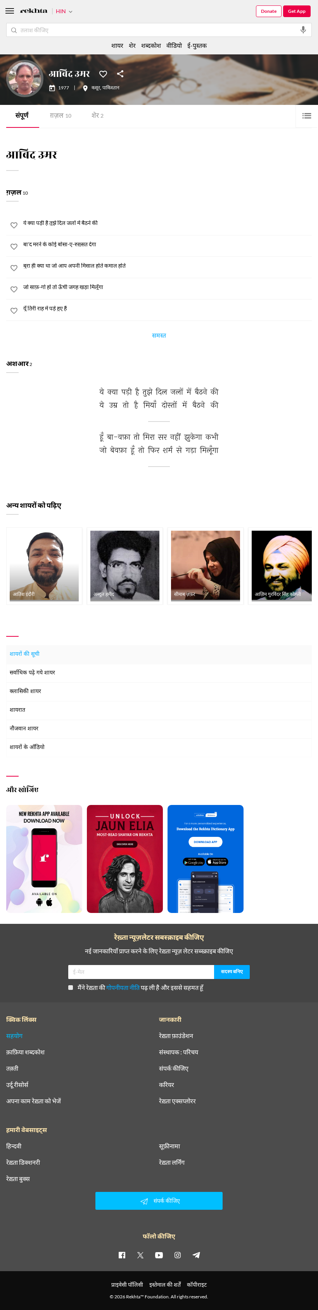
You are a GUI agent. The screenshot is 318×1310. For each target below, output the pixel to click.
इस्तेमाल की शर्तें (165, 1284)
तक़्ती (12, 1068)
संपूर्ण (22, 116)
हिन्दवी (13, 1146)
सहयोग (14, 1036)
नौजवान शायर (24, 729)
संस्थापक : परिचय (178, 1052)
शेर (98, 116)
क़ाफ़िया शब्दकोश (25, 1052)
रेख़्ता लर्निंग (172, 1162)
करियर (166, 1085)
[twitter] (140, 1255)
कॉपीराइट (197, 1284)
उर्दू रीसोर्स (17, 1085)
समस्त (159, 336)
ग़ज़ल (60, 116)
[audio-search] (303, 30)
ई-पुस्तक (197, 45)
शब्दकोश (151, 45)
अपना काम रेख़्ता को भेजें (33, 1101)
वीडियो (174, 45)
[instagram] (177, 1255)
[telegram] (196, 1255)
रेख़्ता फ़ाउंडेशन (176, 1036)
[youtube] (159, 1255)
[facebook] (122, 1255)
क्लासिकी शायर (25, 691)
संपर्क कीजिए (173, 1068)
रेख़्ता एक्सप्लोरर (177, 1101)
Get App (297, 11)
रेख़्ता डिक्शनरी (23, 1162)
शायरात (17, 710)
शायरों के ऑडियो (27, 747)
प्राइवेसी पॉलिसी (127, 1284)
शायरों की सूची (25, 654)
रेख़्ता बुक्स (18, 1179)
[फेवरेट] (103, 73)
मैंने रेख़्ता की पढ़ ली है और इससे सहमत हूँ (140, 987)
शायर (117, 45)
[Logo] (34, 12)
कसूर (96, 88)
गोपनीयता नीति (123, 987)
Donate (269, 11)
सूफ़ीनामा (169, 1146)
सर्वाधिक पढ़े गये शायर (32, 673)
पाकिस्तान (110, 88)
